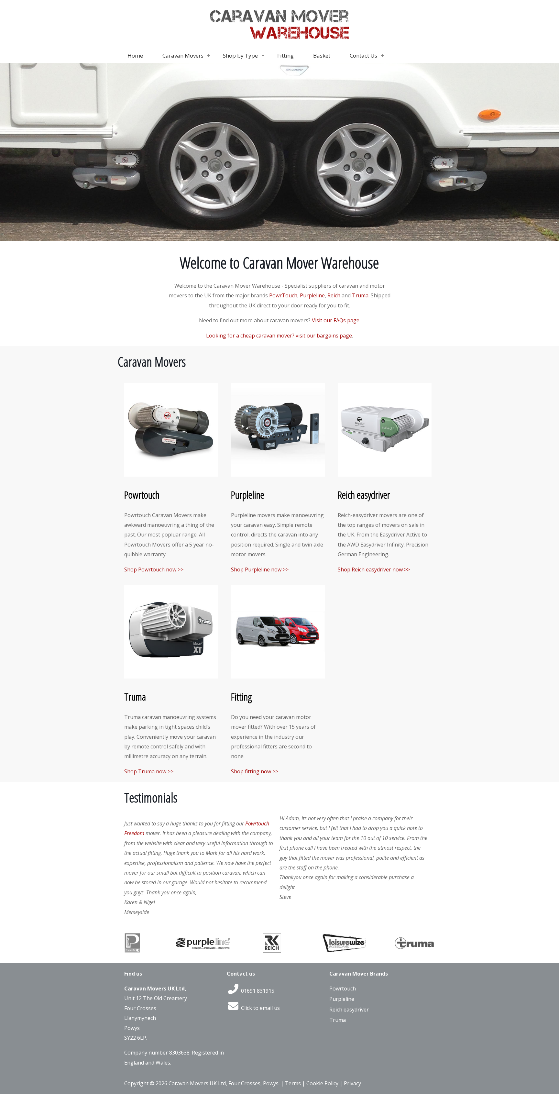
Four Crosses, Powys (253, 1083)
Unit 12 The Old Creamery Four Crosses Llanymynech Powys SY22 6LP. (155, 1018)
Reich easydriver (364, 495)
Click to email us (260, 1007)
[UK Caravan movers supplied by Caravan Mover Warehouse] (279, 44)
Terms (293, 1083)
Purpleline (312, 295)
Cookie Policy (322, 1083)
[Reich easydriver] (385, 474)
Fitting (241, 696)
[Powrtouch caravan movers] (171, 474)
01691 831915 (257, 990)
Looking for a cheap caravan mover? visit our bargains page (279, 335)
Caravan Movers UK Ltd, (155, 988)
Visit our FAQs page (335, 320)
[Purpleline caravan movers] (278, 474)
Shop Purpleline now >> (260, 569)
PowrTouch (283, 295)
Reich (333, 295)
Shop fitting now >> (254, 771)
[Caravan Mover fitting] (278, 676)
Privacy (352, 1083)
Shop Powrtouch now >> (153, 569)
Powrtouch (141, 495)
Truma (360, 295)
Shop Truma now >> (148, 771)
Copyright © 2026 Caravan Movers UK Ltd (175, 1083)
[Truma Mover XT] (171, 676)
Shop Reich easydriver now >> (374, 569)
